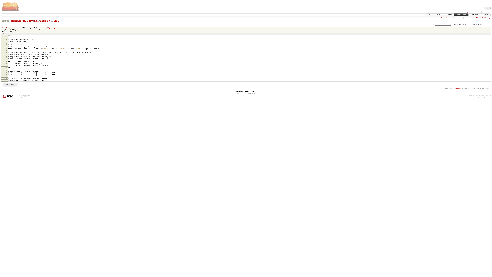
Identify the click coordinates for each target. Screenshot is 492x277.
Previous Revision (446, 18)
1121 (56, 20)
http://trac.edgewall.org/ (484, 97)
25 (6, 80)
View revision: (458, 24)
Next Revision (469, 18)
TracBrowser (456, 88)
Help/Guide (468, 12)
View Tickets (474, 14)
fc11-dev (28, 20)
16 (6, 63)
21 (6, 73)
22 (6, 75)
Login (461, 12)
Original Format (250, 93)
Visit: (433, 24)
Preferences (486, 12)
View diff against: (478, 24)
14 (6, 60)
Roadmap (449, 14)
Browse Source (461, 14)
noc (36, 20)
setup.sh (45, 20)
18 (6, 67)
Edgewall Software (25, 97)
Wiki (429, 14)
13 (6, 58)
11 (6, 54)
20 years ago (51, 28)
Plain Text (240, 93)
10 (6, 52)
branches (16, 20)
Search (486, 14)
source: (6, 20)
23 (6, 76)
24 (6, 78)
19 (6, 69)
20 (6, 71)
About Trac (477, 12)
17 (6, 65)
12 (6, 56)
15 (6, 61)
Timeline (438, 14)
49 (29, 28)
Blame (478, 18)
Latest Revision (458, 18)
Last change (6, 28)
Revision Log (486, 18)
